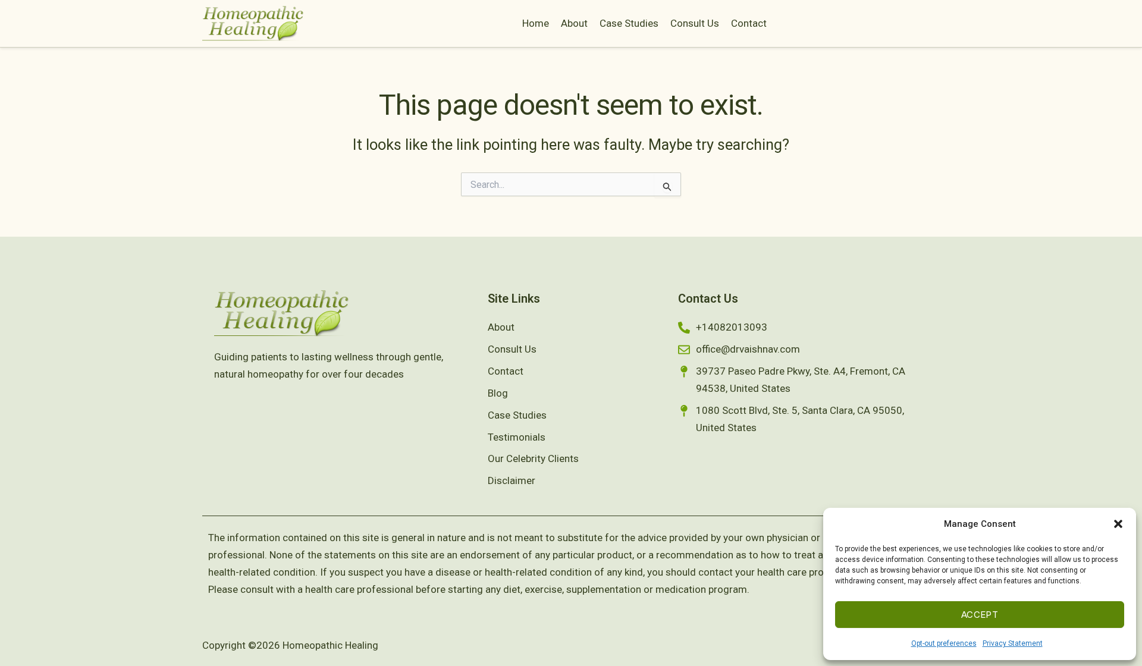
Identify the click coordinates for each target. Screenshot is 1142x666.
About (574, 23)
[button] (1118, 524)
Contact (749, 23)
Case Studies (629, 23)
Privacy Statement (1013, 643)
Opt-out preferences (944, 643)
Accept (979, 614)
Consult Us (694, 23)
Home (535, 23)
